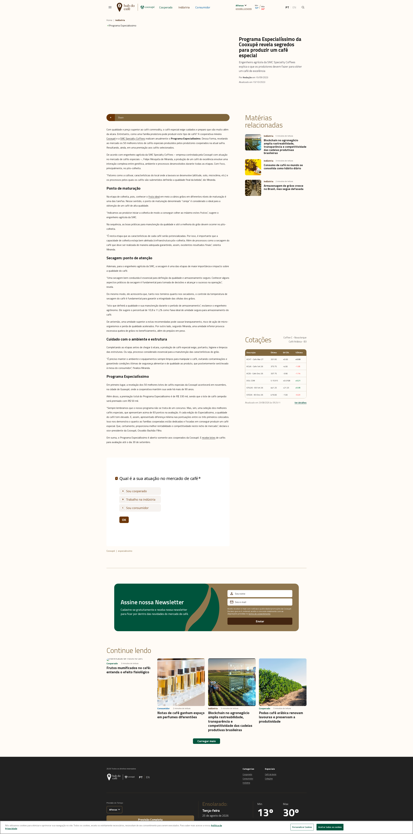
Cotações (269, 778)
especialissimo (125, 551)
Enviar (260, 621)
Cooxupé (111, 138)
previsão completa (244, 8)
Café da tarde (270, 774)
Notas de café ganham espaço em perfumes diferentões (181, 715)
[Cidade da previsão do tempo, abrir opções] (119, 809)
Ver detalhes (301, 402)
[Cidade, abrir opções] (245, 5)
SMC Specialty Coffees (132, 138)
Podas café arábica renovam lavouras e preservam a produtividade (281, 717)
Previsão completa (150, 819)
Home (109, 20)
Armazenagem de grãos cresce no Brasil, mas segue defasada (283, 187)
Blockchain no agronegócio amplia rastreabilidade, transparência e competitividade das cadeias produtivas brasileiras (285, 146)
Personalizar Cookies (302, 827)
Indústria (184, 7)
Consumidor (202, 7)
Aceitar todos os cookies (330, 827)
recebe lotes (208, 437)
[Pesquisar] (303, 7)
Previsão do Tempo (114, 802)
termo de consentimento (259, 613)
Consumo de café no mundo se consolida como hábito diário (283, 166)
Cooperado (166, 7)
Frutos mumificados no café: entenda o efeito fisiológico (128, 670)
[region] (206, 827)
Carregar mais (206, 741)
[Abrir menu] (110, 7)
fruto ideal (154, 196)
